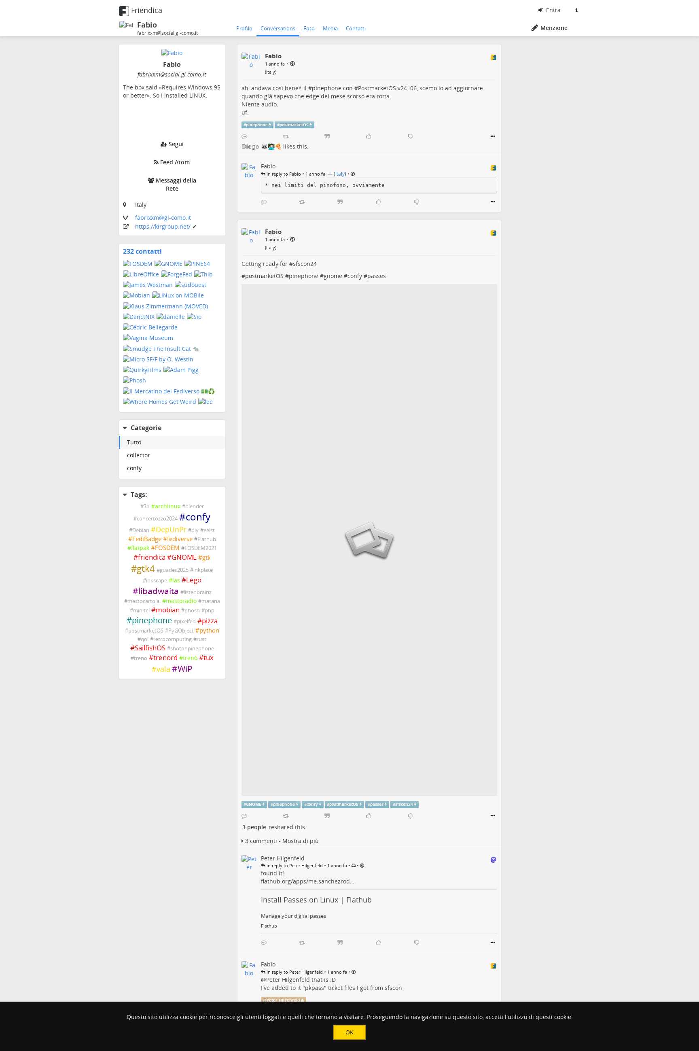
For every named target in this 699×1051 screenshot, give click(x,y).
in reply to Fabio (283, 174)
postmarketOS (145, 630)
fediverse (180, 539)
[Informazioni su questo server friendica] (576, 10)
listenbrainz (198, 592)
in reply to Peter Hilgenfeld (294, 865)
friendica (151, 557)
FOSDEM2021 (200, 548)
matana (210, 601)
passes (376, 276)
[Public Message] (292, 63)
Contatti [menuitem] (356, 28)
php (209, 610)
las (176, 580)
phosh (192, 610)
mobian (168, 609)
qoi (144, 639)
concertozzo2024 (157, 518)
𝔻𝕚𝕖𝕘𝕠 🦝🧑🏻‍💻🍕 (261, 146)
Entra (552, 10)
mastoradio (181, 601)
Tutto (134, 442)
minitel (141, 610)
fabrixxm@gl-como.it (163, 217)
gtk (206, 557)
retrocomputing (172, 639)
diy (195, 530)
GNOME (184, 557)
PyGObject (181, 630)
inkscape (156, 580)
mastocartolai (144, 601)
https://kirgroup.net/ (163, 226)
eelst (209, 530)
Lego (193, 579)
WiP (185, 668)
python (209, 630)
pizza (210, 620)
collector (138, 455)
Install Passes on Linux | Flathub (316, 899)
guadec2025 (174, 570)
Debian (140, 530)
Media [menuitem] (330, 28)
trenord (165, 657)
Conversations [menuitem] (278, 28)
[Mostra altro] (493, 136)
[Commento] (244, 136)
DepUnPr (171, 529)
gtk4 (146, 568)
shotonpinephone (192, 648)
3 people (254, 827)
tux (208, 657)
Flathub (206, 539)
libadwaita (158, 591)
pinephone (152, 620)
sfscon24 (305, 264)
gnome (333, 276)
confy (134, 468)
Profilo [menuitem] (244, 28)
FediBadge (146, 539)
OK (349, 1032)
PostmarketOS (377, 88)
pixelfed (186, 621)
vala (163, 669)
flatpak (140, 548)
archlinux (167, 506)
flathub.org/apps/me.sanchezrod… (307, 881)
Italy (270, 72)
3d (147, 506)
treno (140, 658)
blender (194, 506)
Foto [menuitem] (309, 28)
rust (201, 639)
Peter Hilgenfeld (288, 979)
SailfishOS (150, 647)
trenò (190, 658)
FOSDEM (167, 548)
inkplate (203, 570)
